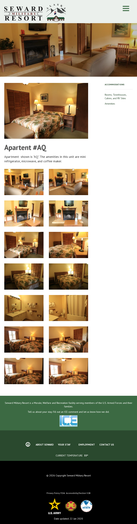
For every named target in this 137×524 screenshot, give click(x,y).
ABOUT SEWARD (45, 444)
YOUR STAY (64, 444)
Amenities (110, 103)
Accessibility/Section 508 (78, 493)
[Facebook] (28, 444)
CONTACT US (106, 444)
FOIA (62, 493)
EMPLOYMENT (86, 444)
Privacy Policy (53, 493)
